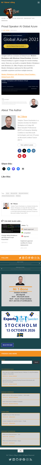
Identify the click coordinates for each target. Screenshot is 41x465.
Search (3, 360)
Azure (7, 193)
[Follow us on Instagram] (35, 258)
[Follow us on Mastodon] (29, 258)
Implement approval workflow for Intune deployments (26, 243)
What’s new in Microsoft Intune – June (11, 434)
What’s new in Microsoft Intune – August (12, 440)
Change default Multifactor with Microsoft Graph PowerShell (9, 237)
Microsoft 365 (14, 193)
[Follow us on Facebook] (32, 258)
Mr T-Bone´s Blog (8, 2)
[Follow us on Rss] (38, 258)
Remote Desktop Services (8, 195)
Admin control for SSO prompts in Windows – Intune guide (16, 395)
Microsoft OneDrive (23, 193)
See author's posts (27, 145)
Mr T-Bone (6, 30)
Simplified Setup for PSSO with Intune (11, 414)
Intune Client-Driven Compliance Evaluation (13, 401)
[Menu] (38, 2)
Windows (4, 20)
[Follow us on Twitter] (20, 258)
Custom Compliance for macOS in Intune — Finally (14, 421)
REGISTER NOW (7, 345)
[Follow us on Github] (26, 258)
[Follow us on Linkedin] (23, 258)
